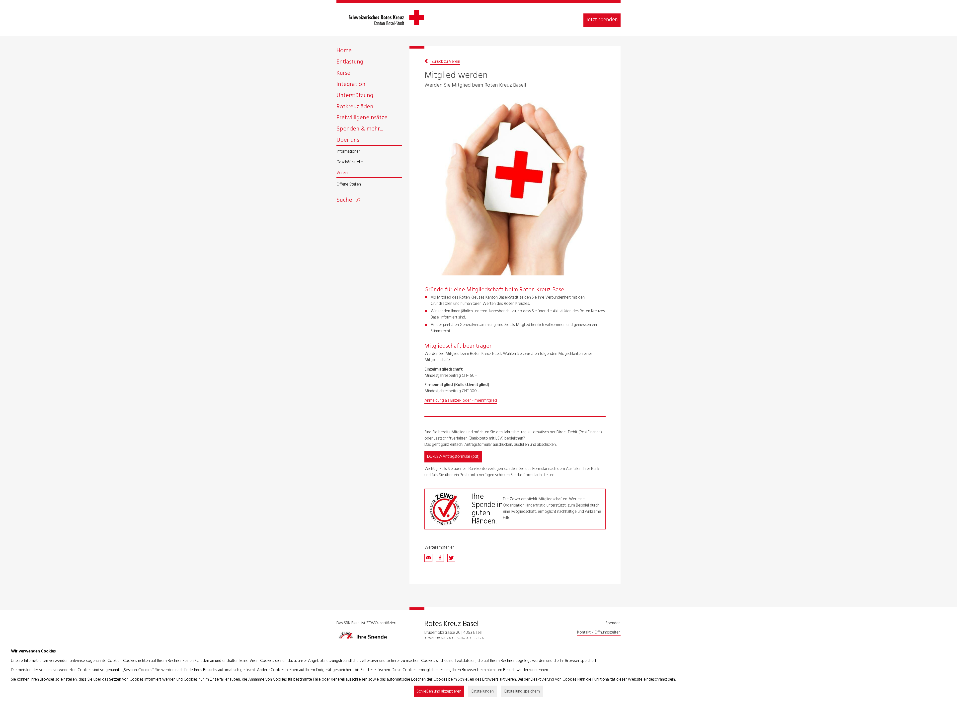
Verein (342, 173)
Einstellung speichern (522, 691)
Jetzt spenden (602, 20)
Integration (350, 85)
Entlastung (349, 63)
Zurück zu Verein (445, 61)
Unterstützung (354, 96)
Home (344, 52)
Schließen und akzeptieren (439, 691)
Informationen (348, 152)
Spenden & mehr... (359, 130)
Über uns (347, 141)
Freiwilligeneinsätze (362, 119)
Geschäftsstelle (349, 162)
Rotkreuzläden (354, 108)
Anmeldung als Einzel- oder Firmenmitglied (460, 400)
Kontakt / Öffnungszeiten (599, 632)
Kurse (343, 74)
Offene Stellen (348, 185)
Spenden (613, 623)
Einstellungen (483, 691)
